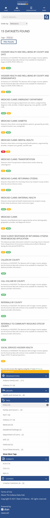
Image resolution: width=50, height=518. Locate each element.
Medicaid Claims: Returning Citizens (19, 178)
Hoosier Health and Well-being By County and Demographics (25, 77)
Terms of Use (6, 492)
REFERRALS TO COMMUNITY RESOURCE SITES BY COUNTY (23, 325)
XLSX (8, 68)
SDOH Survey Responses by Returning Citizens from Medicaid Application (24, 237)
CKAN (5, 509)
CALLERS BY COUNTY (10, 260)
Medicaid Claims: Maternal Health (18, 197)
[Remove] (11, 38)
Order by (4, 23)
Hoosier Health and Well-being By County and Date (25, 53)
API (31, 369)
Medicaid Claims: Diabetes (14, 121)
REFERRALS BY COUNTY (11, 302)
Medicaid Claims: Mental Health (17, 140)
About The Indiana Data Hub (13, 495)
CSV (3, 68)
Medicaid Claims (9, 217)
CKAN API (5, 513)
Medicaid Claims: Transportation (18, 159)
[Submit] (46, 17)
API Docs (39, 369)
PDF (3, 152)
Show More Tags (10, 454)
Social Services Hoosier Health (17, 347)
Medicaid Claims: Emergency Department (22, 99)
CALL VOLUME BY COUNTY (13, 281)
